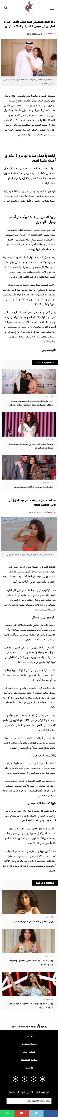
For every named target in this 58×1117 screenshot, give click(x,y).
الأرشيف (29, 1068)
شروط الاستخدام (29, 1044)
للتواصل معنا (29, 1052)
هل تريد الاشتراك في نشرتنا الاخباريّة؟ (29, 1092)
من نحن (29, 1036)
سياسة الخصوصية (29, 1060)
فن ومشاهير (50, 34)
